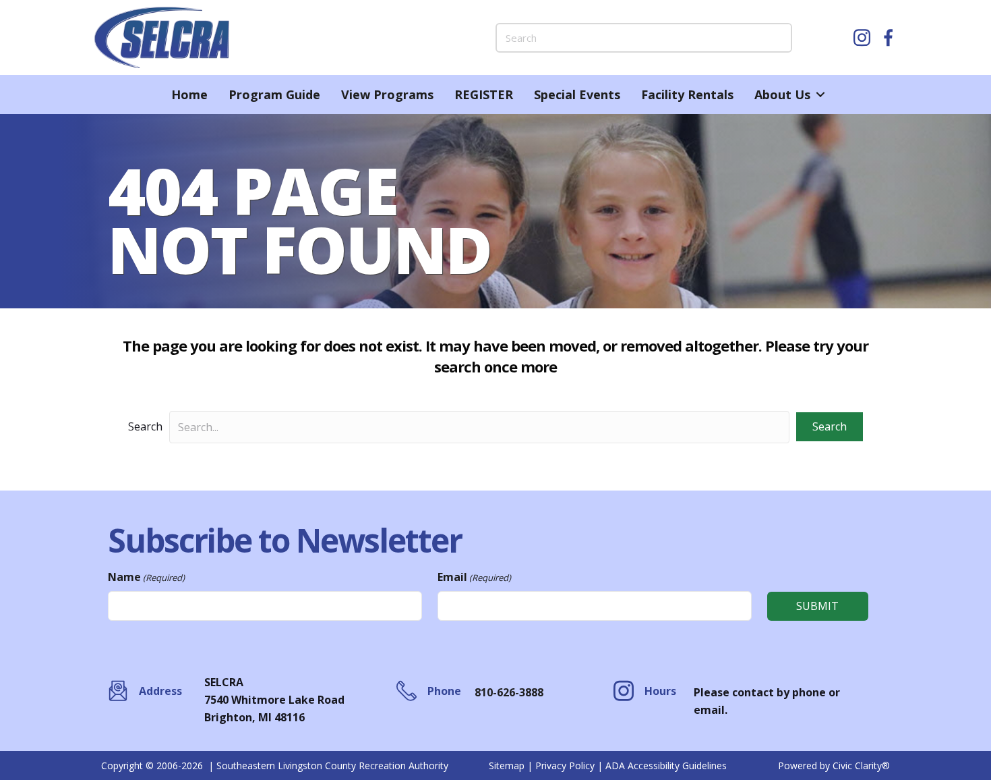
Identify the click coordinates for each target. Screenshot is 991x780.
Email (474, 576)
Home (189, 94)
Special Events (577, 94)
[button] (820, 94)
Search (145, 426)
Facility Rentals (687, 94)
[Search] (777, 37)
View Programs (387, 94)
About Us (782, 94)
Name (146, 576)
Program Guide (274, 94)
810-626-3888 (509, 692)
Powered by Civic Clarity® (834, 765)
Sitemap (506, 765)
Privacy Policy (565, 765)
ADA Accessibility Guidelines (666, 765)
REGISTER (483, 94)
